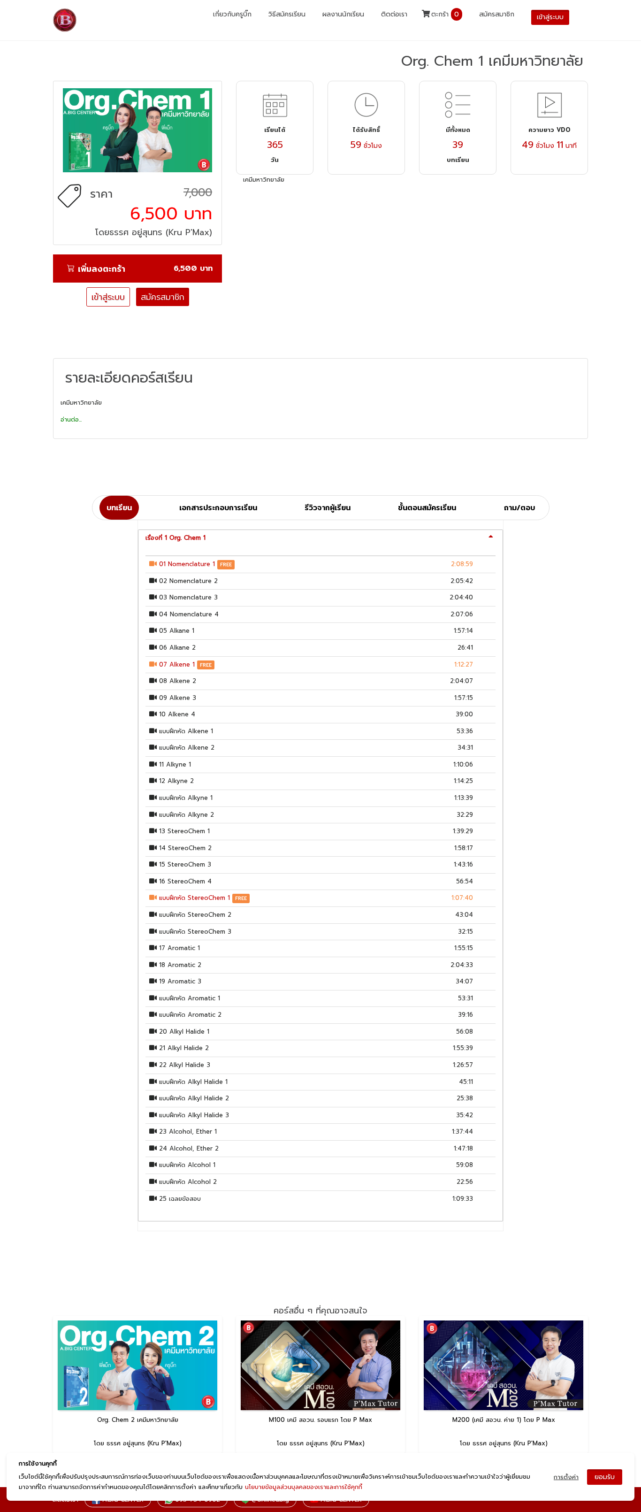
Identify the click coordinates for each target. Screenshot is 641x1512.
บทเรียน (119, 508)
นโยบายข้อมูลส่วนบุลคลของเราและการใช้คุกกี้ (303, 1486)
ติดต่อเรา (394, 14)
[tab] (320, 538)
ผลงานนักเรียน (343, 14)
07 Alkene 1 (177, 664)
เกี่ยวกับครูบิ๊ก (232, 14)
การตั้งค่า (566, 1477)
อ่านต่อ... (71, 419)
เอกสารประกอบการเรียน (218, 508)
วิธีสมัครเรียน (286, 14)
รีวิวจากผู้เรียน (328, 508)
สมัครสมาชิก (496, 14)
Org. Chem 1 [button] (175, 537)
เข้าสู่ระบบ (108, 297)
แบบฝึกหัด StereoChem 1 (194, 897)
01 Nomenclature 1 (187, 564)
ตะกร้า (444, 14)
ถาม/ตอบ (519, 508)
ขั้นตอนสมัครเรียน (427, 508)
